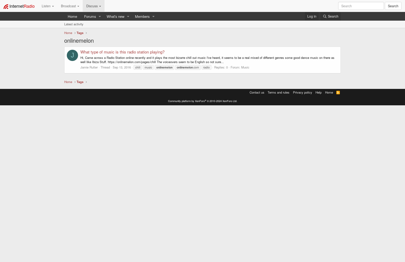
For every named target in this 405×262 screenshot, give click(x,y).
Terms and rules (278, 92)
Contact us (257, 92)
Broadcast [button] (69, 6)
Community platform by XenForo (202, 101)
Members (142, 16)
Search (393, 6)
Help (318, 92)
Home (72, 16)
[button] (100, 16)
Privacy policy (302, 92)
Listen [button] (47, 6)
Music (245, 67)
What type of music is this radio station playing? (122, 52)
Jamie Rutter (89, 67)
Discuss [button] (92, 6)
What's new (115, 16)
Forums (90, 16)
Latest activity (73, 24)
